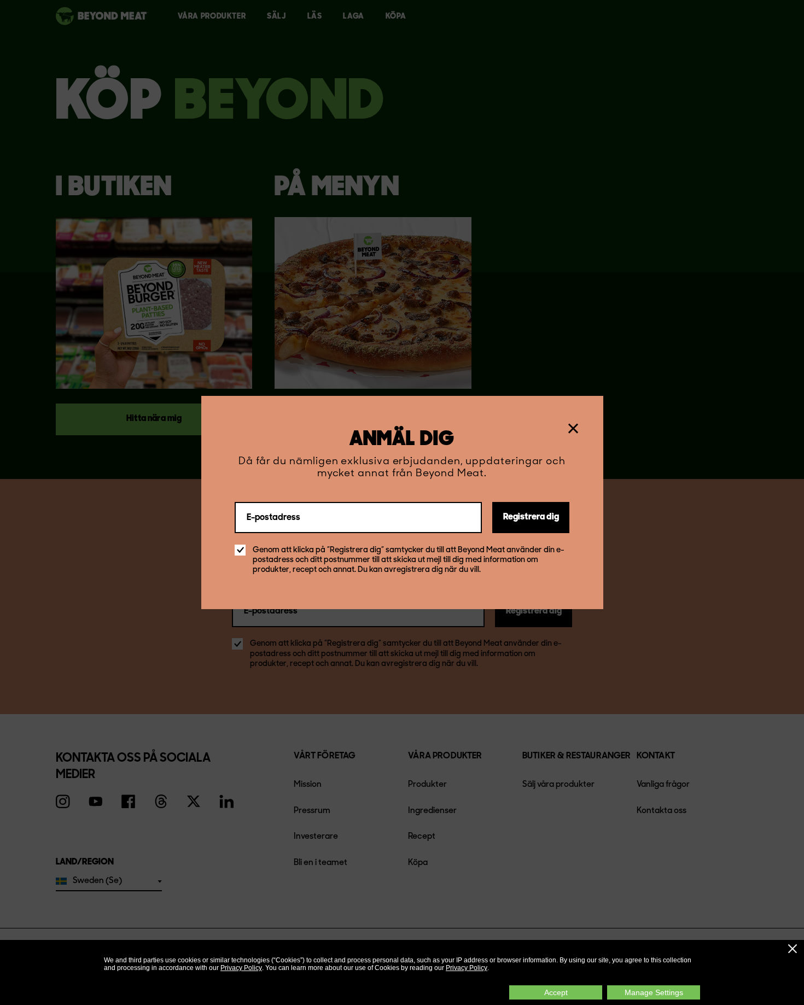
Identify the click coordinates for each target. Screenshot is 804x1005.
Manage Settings (654, 992)
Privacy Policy (241, 968)
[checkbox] (240, 550)
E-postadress (273, 517)
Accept (556, 992)
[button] (792, 948)
